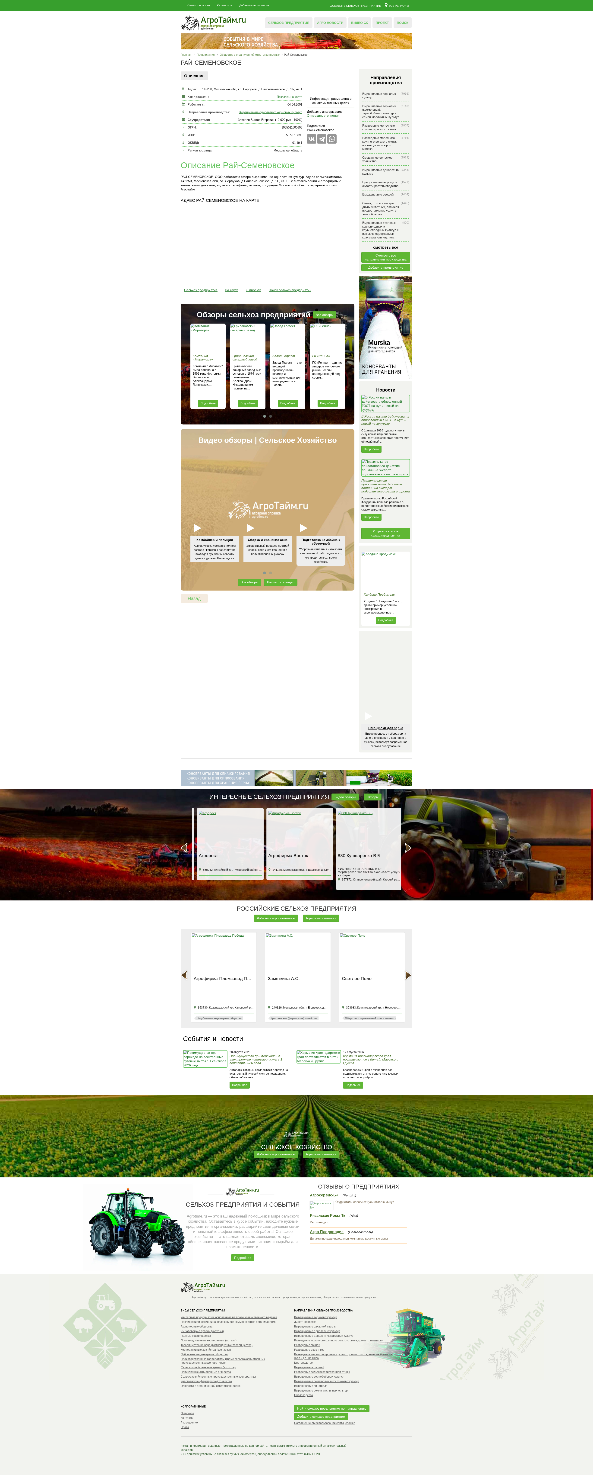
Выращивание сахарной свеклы (315, 1326)
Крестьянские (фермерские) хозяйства (206, 1381)
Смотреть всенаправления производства (386, 257)
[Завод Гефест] (287, 338)
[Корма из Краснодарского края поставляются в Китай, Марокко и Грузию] (319, 1069)
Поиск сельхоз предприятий (290, 290)
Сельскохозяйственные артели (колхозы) (208, 1367)
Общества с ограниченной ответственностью (210, 1386)
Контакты (187, 1418)
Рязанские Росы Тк (327, 1216)
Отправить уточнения (323, 115)
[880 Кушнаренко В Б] (365, 831)
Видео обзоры (345, 797)
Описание (194, 76)
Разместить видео (280, 582)
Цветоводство (303, 1362)
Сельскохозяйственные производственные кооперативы (218, 1376)
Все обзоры (324, 315)
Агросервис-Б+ (324, 1195)
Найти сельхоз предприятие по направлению (331, 1408)
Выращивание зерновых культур (385, 95)
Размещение (189, 1422)
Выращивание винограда (311, 1386)
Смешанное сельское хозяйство (385, 159)
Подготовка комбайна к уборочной (321, 541)
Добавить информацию (254, 5)
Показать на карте (289, 97)
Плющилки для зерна (385, 728)
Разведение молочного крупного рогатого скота (385, 127)
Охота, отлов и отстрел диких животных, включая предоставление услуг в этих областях (385, 209)
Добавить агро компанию (276, 918)
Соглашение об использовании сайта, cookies (324, 1423)
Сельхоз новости (198, 5)
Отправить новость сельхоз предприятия (385, 533)
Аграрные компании (321, 918)
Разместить (224, 5)
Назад (194, 598)
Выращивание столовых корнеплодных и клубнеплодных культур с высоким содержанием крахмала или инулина (385, 230)
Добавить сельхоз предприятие (355, 5)
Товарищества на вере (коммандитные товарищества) (216, 1345)
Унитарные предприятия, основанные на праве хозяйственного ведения (229, 1317)
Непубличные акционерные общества (206, 1372)
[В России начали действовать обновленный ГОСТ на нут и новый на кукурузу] (385, 405)
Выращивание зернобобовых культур (319, 1376)
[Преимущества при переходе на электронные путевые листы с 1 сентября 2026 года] (205, 1069)
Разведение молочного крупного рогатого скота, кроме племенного (338, 1340)
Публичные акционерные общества (204, 1354)
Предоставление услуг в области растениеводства (385, 184)
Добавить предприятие (385, 267)
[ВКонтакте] (311, 139)
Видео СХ (359, 23)
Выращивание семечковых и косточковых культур (326, 1381)
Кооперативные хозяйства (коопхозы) (206, 1349)
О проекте (253, 290)
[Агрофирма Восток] (296, 831)
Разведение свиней (307, 1345)
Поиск (402, 23)
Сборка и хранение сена (267, 540)
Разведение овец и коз (309, 1349)
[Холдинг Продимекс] (385, 571)
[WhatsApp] (332, 139)
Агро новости (330, 23)
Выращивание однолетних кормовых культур (270, 112)
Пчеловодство (303, 1395)
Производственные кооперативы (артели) (209, 1340)
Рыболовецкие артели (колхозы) (202, 1331)
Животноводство (305, 1322)
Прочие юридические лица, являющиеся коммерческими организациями (228, 1322)
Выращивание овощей (385, 194)
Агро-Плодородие (327, 1232)
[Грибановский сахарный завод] (247, 338)
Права (185, 1427)
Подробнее (208, 403)
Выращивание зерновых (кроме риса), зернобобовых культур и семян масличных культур (385, 111)
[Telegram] (321, 139)
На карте (231, 290)
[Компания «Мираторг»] (208, 338)
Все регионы (398, 5)
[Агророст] (227, 831)
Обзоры (373, 797)
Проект (382, 23)
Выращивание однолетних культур (385, 171)
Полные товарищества (196, 1335)
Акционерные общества (196, 1326)
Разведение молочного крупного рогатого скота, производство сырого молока (385, 143)
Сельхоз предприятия (288, 23)
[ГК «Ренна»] (327, 338)
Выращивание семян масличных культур (321, 1390)
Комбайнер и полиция (214, 540)
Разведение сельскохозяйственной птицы (322, 1372)
